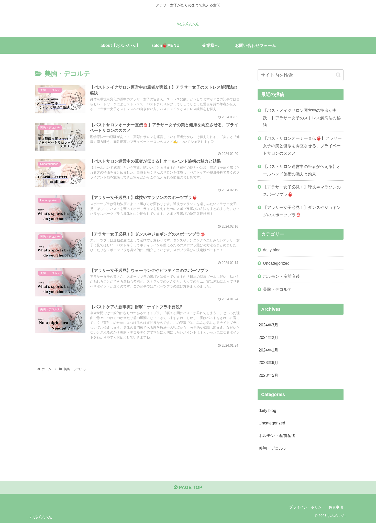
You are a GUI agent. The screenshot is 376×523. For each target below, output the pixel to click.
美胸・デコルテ (277, 289)
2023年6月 (268, 362)
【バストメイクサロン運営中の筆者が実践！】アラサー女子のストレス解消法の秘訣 (302, 117)
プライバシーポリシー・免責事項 (316, 507)
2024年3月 (268, 325)
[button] (338, 75)
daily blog (272, 250)
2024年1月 (268, 350)
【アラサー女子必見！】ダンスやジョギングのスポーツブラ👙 (302, 211)
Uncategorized (276, 263)
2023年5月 (268, 375)
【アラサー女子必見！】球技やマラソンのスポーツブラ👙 (302, 191)
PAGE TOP (190, 487)
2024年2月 (268, 337)
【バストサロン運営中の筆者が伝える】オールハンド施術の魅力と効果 (302, 170)
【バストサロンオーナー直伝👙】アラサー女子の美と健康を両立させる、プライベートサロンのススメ (302, 145)
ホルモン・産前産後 (281, 276)
